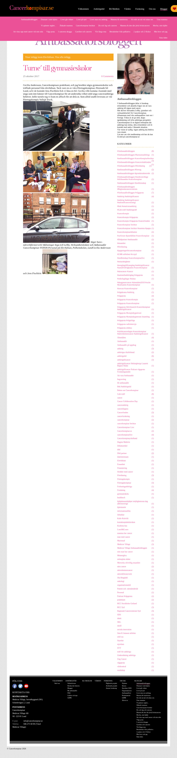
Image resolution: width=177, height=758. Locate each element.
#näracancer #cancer (135, 271)
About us (125, 700)
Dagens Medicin (135, 442)
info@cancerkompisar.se (33, 721)
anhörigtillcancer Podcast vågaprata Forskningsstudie (135, 370)
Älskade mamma (66, 26)
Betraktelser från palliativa (120, 32)
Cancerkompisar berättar (85, 26)
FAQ (68, 693)
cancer (135, 398)
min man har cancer (135, 552)
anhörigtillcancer (135, 360)
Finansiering (135, 468)
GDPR (69, 698)
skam (135, 618)
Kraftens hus (135, 526)
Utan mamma (162, 20)
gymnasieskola (135, 494)
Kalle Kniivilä (135, 518)
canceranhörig (135, 405)
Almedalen (135, 338)
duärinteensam (135, 457)
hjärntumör (135, 507)
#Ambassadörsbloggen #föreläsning (134, 166)
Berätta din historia (73, 686)
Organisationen (127, 690)
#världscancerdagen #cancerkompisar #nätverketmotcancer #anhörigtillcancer (135, 332)
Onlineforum (71, 683)
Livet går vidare (67, 20)
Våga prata (50, 32)
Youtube (26, 686)
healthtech (135, 498)
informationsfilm (135, 511)
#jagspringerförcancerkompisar (135, 251)
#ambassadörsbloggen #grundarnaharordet (135, 173)
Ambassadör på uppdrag (135, 345)
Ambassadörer (126, 693)
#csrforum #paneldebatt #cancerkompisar (135, 236)
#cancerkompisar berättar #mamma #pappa (135, 228)
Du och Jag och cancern (107, 26)
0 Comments (107, 76)
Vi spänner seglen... (48, 26)
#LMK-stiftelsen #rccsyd (135, 254)
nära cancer (135, 566)
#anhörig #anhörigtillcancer (135, 196)
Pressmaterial (126, 695)
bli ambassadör (135, 383)
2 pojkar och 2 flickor (142, 32)
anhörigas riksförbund (135, 352)
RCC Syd (135, 607)
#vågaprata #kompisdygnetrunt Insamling (135, 317)
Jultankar (135, 515)
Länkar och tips (72, 695)
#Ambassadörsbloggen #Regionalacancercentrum (135, 188)
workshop (135, 670)
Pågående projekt (111, 683)
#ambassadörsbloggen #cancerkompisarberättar (135, 158)
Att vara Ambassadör (135, 376)
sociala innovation (135, 629)
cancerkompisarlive (135, 435)
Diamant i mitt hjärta (49, 20)
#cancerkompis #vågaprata (135, 217)
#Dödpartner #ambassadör (135, 239)
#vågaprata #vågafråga (135, 320)
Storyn (124, 686)
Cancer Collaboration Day (135, 401)
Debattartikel (135, 446)
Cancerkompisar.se (135, 431)
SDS (135, 615)
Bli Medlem (114, 9)
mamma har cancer (135, 533)
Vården (127, 9)
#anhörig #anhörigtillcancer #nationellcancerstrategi (135, 201)
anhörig (135, 349)
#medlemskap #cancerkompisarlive (135, 258)
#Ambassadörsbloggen (135, 151)
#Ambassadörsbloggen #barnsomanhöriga (135, 155)
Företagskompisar (135, 483)
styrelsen (135, 644)
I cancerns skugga (65, 32)
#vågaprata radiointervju (135, 324)
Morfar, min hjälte (160, 26)
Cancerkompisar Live (135, 427)
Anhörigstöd (98, 9)
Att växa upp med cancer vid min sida (28, 32)
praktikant (135, 600)
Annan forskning (111, 688)
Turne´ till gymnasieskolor (57, 67)
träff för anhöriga (135, 652)
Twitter (20, 686)
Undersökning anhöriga (135, 655)
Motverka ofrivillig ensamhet (135, 563)
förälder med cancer (135, 472)
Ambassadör (135, 341)
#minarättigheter (135, 262)
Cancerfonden (135, 413)
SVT (135, 648)
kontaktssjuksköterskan (135, 522)
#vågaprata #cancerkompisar (135, 303)
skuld (135, 626)
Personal (135, 592)
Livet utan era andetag (98, 20)
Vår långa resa (100, 32)
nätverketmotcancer (135, 570)
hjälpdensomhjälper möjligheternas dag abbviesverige (135, 502)
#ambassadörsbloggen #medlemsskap (135, 183)
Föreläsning (135, 475)
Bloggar (163, 9)
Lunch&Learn (135, 529)
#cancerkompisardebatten (135, 232)
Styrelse (135, 641)
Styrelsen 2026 (127, 688)
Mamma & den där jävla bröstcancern (135, 26)
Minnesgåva (135, 555)
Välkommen (83, 9)
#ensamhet (135, 243)
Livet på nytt (81, 20)
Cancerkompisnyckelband (135, 438)
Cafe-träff (135, 394)
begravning (135, 379)
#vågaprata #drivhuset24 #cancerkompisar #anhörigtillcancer (135, 308)
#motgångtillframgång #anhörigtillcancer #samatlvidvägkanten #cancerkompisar (135, 266)
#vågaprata (135, 296)
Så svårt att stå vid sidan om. (142, 20)
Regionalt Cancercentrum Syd (135, 611)
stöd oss (135, 637)
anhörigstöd (135, 356)
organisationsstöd (135, 585)
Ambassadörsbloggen (29, 20)
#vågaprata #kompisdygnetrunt (135, 313)
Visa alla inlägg (62, 57)
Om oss (152, 9)
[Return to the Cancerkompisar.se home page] (32, 8)
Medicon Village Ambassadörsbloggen (135, 548)
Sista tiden (163, 38)
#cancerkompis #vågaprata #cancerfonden (135, 221)
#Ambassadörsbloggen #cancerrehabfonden (135, 162)
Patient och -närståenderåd (135, 589)
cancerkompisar (135, 420)
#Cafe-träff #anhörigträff (135, 210)
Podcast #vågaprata (135, 596)
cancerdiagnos (135, 409)
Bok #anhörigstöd (135, 387)
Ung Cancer (135, 659)
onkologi (135, 581)
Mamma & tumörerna (119, 20)
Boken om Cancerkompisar (135, 390)
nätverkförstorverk (135, 574)
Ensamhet (135, 464)
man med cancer (135, 537)
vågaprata (135, 663)
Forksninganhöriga (135, 487)
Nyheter (124, 683)
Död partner (135, 453)
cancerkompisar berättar (135, 424)
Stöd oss (57, 683)
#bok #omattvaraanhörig (135, 206)
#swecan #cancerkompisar (135, 289)
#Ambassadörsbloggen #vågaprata (135, 193)
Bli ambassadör (72, 690)
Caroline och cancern (83, 32)
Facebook (14, 686)
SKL (135, 622)
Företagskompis (135, 479)
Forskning (139, 9)
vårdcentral (135, 666)
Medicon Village (135, 544)
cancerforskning (135, 416)
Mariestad (135, 541)
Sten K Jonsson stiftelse (135, 633)
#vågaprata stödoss (135, 328)
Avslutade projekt (111, 686)
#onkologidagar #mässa (135, 279)
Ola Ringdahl (135, 578)
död (135, 450)
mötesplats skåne (135, 559)
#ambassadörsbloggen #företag (135, 170)
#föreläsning (135, 247)
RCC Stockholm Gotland (135, 604)
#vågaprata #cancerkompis (135, 300)
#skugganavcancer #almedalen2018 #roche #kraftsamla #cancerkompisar (135, 283)
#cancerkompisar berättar (135, 225)
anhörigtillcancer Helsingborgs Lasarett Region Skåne (135, 364)
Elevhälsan (135, 461)
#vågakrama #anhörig (135, 292)
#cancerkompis (135, 214)
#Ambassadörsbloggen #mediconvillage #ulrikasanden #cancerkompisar (135, 178)
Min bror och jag (160, 32)
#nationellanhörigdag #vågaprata (135, 275)
